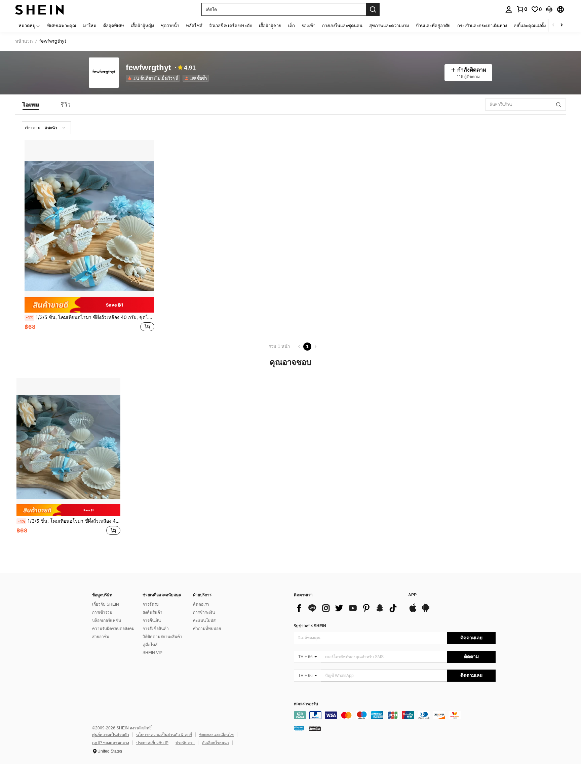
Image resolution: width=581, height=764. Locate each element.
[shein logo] (39, 9)
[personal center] (509, 9)
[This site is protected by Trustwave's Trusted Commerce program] (299, 728)
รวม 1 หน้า (279, 346)
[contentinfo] (395, 715)
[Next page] (315, 347)
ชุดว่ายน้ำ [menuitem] (170, 25)
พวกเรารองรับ (306, 704)
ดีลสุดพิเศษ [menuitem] (113, 25)
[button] (549, 9)
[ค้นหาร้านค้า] (558, 105)
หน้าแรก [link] (24, 41)
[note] (89, 304)
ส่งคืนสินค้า (152, 612)
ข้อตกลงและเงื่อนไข (216, 734)
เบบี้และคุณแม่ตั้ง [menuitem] (530, 25)
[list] (347, 608)
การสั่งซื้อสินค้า (156, 628)
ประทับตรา (185, 742)
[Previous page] (299, 347)
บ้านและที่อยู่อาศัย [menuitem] (433, 25)
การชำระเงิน (204, 612)
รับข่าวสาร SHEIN (310, 626)
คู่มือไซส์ (150, 644)
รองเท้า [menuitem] (308, 25)
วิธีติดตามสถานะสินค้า (162, 636)
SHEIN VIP (152, 652)
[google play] (425, 611)
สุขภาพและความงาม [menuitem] (389, 25)
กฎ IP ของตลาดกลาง (110, 742)
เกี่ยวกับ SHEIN (105, 604)
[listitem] (154, 78)
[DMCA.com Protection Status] (315, 728)
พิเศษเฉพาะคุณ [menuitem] (61, 25)
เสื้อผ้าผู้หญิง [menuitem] (142, 25)
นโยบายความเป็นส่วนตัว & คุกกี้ (164, 734)
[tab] (31, 104)
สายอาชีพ (100, 636)
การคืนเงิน (152, 620)
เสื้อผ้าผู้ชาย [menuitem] (270, 25)
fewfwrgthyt (148, 68)
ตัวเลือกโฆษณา (215, 742)
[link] (522, 9)
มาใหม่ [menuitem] (89, 25)
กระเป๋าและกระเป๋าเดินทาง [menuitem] (482, 25)
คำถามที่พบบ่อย (207, 628)
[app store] (413, 611)
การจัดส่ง (151, 604)
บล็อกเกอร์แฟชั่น (106, 620)
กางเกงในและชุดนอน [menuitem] (342, 25)
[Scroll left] (553, 25)
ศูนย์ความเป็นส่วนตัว (110, 734)
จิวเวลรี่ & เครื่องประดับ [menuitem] (230, 25)
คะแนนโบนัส (204, 620)
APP (412, 595)
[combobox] (46, 128)
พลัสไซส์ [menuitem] (194, 25)
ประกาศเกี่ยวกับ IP (152, 742)
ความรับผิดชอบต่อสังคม (113, 628)
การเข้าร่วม (102, 612)
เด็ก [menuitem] (291, 25)
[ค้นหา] (373, 9)
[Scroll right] (561, 25)
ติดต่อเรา (201, 604)
